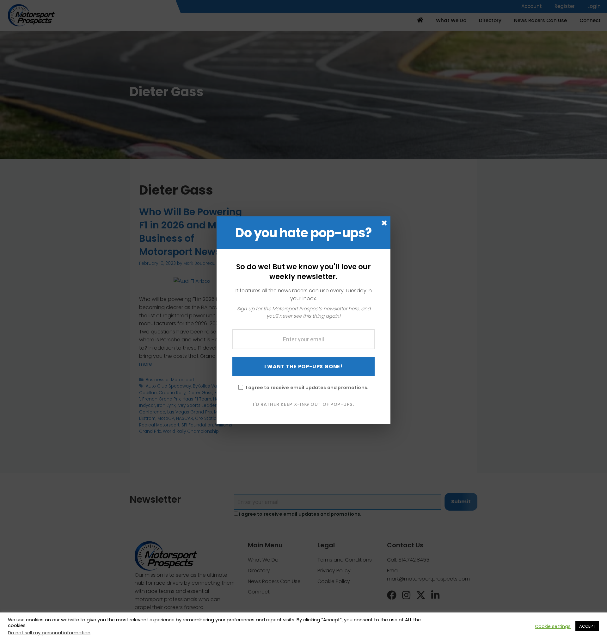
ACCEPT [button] (587, 626)
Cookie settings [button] (553, 626)
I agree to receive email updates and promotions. (307, 387)
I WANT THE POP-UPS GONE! (303, 366)
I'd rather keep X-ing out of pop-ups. (303, 404)
